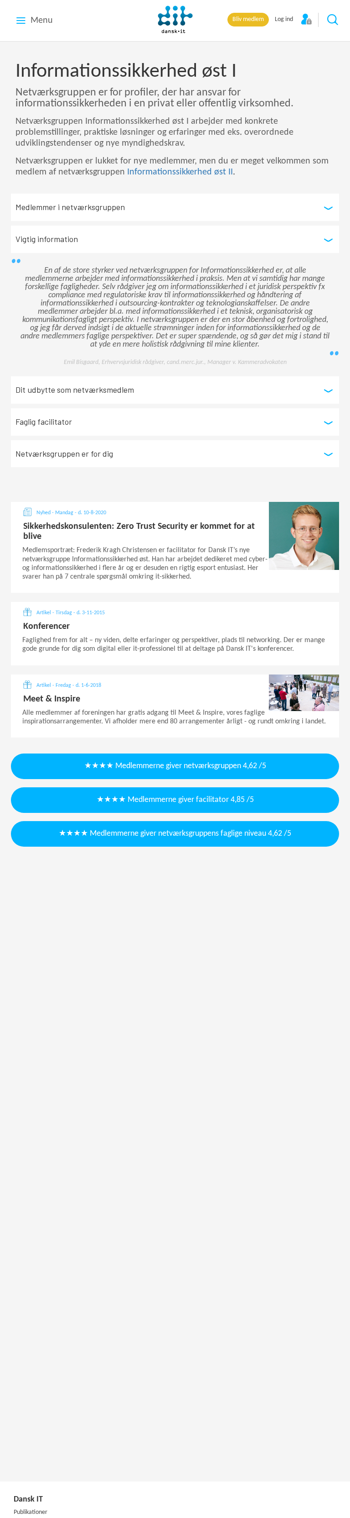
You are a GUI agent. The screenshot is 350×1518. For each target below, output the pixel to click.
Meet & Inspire (51, 699)
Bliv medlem (248, 19)
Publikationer (30, 1512)
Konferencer (46, 626)
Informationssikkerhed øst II (180, 172)
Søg (333, 20)
